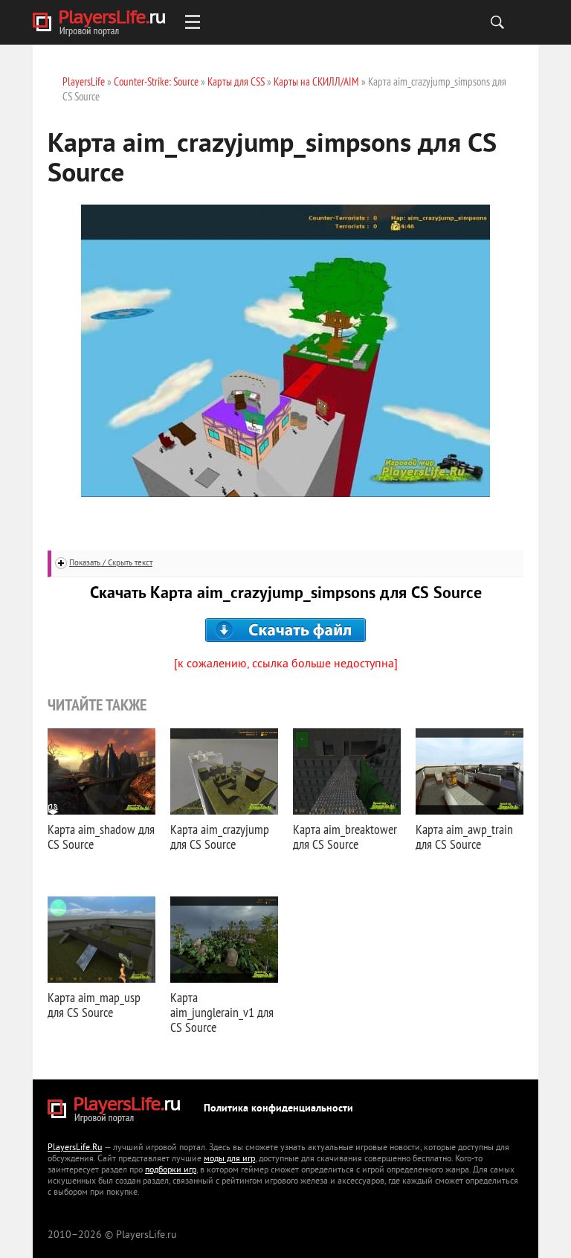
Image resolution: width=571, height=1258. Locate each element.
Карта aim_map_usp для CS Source (94, 1005)
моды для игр (229, 1159)
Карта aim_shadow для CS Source (101, 837)
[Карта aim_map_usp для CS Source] (101, 939)
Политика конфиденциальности (278, 1109)
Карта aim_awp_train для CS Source (464, 837)
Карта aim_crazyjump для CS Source (219, 837)
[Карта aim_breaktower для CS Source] (347, 771)
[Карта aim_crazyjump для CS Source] (224, 771)
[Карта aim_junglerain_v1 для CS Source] (224, 939)
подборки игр (170, 1170)
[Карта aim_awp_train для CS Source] (469, 771)
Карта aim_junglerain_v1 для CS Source (222, 1012)
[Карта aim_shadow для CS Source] (101, 771)
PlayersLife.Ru (75, 1148)
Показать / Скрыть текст (110, 563)
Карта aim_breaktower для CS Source (345, 837)
